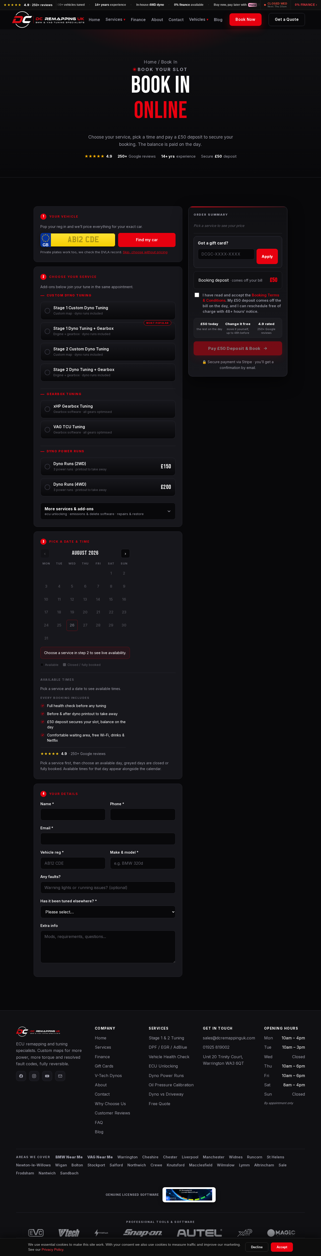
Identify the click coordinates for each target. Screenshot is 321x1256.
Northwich (136, 1165)
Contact (176, 19)
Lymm (244, 1165)
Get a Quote (287, 19)
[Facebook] (21, 1076)
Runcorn (254, 1157)
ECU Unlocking (163, 1066)
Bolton (77, 1165)
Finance (138, 19)
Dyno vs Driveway (166, 1094)
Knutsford (176, 1165)
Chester (170, 1157)
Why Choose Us (110, 1103)
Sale (283, 1165)
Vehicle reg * (52, 852)
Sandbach (69, 1173)
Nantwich (47, 1173)
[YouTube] (47, 1076)
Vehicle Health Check (169, 1056)
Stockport (96, 1165)
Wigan (61, 1165)
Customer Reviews (112, 1112)
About (157, 19)
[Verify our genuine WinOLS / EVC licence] (189, 1194)
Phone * (117, 804)
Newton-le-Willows (33, 1165)
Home (94, 19)
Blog (218, 19)
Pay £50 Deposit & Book (234, 348)
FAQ (99, 1122)
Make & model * (124, 852)
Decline (257, 1247)
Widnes (236, 1157)
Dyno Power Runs (166, 1075)
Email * (46, 828)
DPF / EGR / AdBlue (168, 1047)
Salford (116, 1165)
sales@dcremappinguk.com (229, 1037)
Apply (267, 256)
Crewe (156, 1165)
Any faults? (50, 876)
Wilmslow (225, 1165)
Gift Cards (104, 1066)
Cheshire (150, 1157)
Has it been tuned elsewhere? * (68, 901)
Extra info (49, 925)
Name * (47, 804)
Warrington (127, 1157)
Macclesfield (200, 1165)
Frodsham (25, 1173)
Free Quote (159, 1103)
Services (103, 1047)
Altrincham (264, 1165)
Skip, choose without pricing (145, 252)
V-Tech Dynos (108, 1075)
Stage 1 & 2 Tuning (166, 1037)
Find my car (147, 239)
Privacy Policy (52, 1249)
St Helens (275, 1157)
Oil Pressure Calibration (171, 1084)
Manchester (213, 1157)
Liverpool (190, 1157)
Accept (282, 1247)
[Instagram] (34, 1076)
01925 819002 (216, 1047)
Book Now (245, 19)
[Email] (60, 1076)
